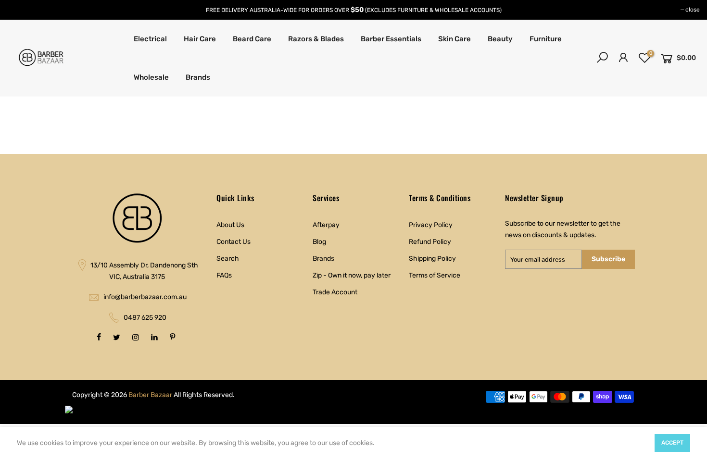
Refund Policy (430, 242)
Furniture (546, 39)
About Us (230, 225)
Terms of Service (434, 275)
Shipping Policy (432, 258)
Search (227, 258)
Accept (672, 442)
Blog (319, 242)
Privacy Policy (431, 225)
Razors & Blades (316, 39)
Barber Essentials (391, 39)
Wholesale (151, 77)
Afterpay (326, 225)
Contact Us (233, 242)
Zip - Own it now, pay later (352, 275)
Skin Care (454, 39)
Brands (198, 77)
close (692, 9)
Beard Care (252, 39)
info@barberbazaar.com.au (145, 297)
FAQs (224, 275)
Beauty (500, 39)
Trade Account (335, 292)
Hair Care (200, 39)
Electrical (150, 39)
